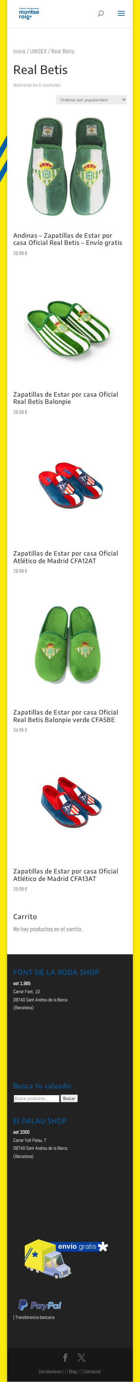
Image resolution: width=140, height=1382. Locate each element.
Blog (72, 1371)
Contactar (92, 1371)
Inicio (19, 51)
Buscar (69, 1098)
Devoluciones (50, 1371)
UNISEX (38, 51)
